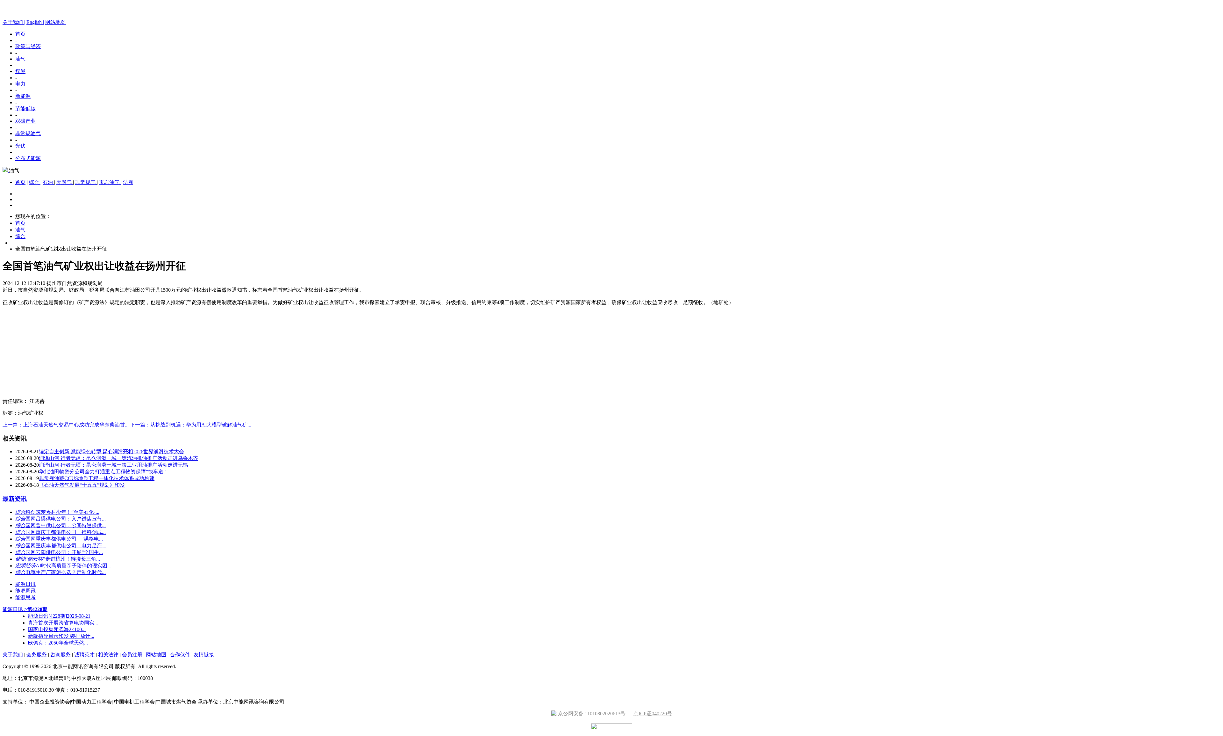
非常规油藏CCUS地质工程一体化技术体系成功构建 (96, 478)
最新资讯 (15, 498)
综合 (34, 182)
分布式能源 (28, 158)
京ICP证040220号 (652, 713)
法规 (128, 182)
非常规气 (86, 182)
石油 (48, 182)
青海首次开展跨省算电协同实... (63, 622)
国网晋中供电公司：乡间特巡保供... (65, 525)
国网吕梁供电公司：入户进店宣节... (65, 518)
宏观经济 (25, 565)
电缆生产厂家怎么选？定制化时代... (65, 572)
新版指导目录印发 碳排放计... (61, 636)
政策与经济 (28, 46)
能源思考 (25, 597)
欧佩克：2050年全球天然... (58, 642)
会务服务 (36, 654)
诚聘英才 (84, 654)
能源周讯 (25, 591)
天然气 (64, 182)
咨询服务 (60, 654)
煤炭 (20, 71)
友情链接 (204, 654)
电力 (20, 83)
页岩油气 (110, 182)
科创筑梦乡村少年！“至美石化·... (62, 512)
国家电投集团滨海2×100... (57, 629)
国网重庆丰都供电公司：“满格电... (64, 539)
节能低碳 (25, 108)
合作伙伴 (180, 654)
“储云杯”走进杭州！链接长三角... (62, 559)
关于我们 (13, 654)
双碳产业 (25, 121)
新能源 (23, 96)
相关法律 (108, 654)
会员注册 (132, 654)
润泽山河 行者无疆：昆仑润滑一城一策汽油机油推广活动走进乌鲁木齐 (118, 458)
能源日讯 (25, 584)
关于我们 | (14, 22)
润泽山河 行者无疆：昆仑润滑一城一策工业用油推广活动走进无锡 (113, 465)
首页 (20, 34)
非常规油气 (28, 133)
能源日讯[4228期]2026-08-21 (59, 616)
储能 (20, 559)
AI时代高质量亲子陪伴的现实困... (73, 565)
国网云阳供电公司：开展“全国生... (64, 552)
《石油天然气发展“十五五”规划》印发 (82, 485)
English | (35, 22)
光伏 (20, 146)
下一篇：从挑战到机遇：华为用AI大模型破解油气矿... (190, 424)
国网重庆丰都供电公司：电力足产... (65, 545)
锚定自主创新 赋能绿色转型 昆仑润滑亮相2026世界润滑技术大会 (111, 451)
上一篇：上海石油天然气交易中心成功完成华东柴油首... (66, 424)
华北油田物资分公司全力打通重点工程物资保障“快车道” (102, 471)
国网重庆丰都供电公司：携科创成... (65, 532)
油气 (20, 59)
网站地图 (55, 22)
